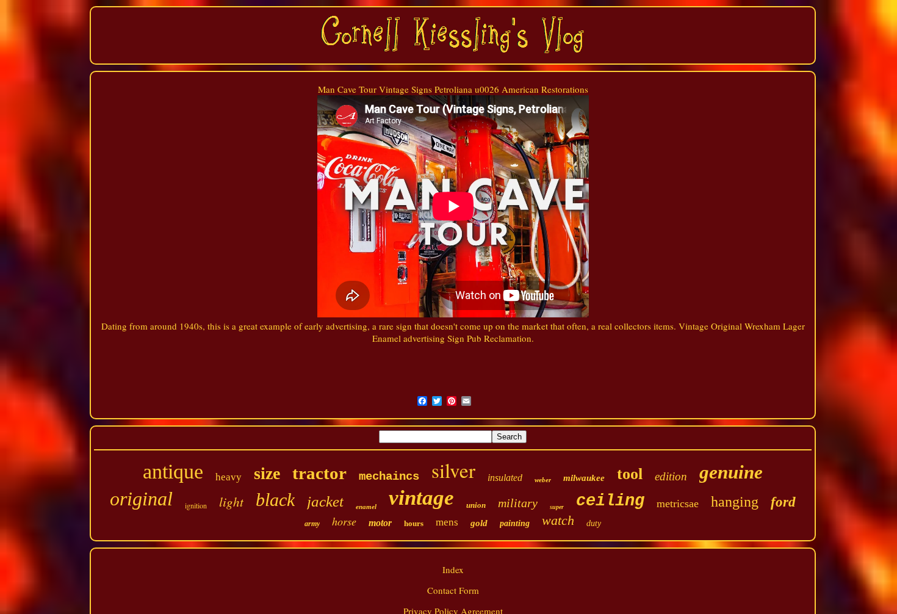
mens (447, 522)
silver (453, 470)
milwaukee (584, 478)
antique (173, 471)
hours (413, 523)
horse (344, 521)
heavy (228, 477)
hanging (734, 502)
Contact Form (453, 590)
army (312, 523)
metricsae (678, 503)
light (231, 501)
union (476, 505)
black (275, 499)
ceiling (610, 501)
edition (671, 476)
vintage (421, 498)
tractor (319, 473)
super (557, 507)
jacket (325, 501)
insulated (505, 477)
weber (543, 479)
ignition (196, 505)
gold (479, 523)
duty (593, 523)
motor (380, 523)
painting (515, 523)
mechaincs (389, 476)
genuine (731, 472)
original (141, 499)
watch (558, 520)
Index (453, 569)
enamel (366, 506)
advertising (424, 338)
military (518, 503)
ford (783, 502)
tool (630, 474)
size (267, 473)
